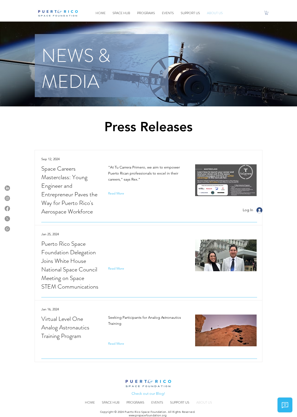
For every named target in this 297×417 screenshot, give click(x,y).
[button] (266, 13)
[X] (7, 218)
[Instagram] (7, 198)
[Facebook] (7, 208)
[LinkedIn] (7, 188)
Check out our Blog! (148, 393)
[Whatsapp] (7, 229)
